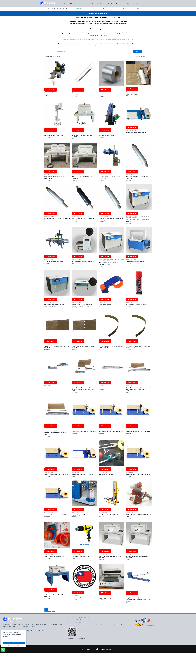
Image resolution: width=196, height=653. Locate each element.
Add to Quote (51, 90)
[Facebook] (153, 3)
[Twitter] (155, 3)
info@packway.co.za (91, 9)
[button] (137, 3)
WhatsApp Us (15, 643)
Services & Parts (97, 3)
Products (84, 3)
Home (65, 3)
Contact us (129, 3)
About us (73, 3)
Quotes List (119, 3)
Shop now (108, 3)
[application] (77, 3)
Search (137, 51)
